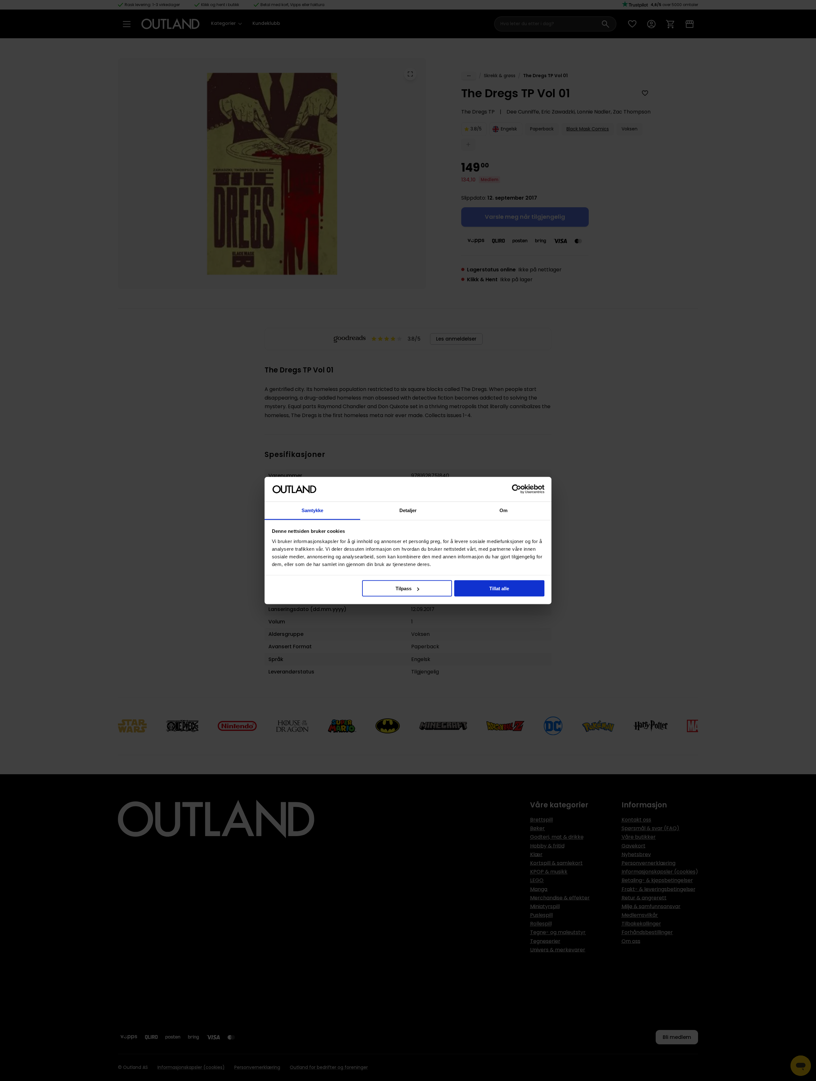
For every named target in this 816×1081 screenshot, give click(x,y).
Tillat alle (499, 588)
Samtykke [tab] (313, 510)
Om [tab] (503, 510)
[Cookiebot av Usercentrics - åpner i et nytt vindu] (516, 489)
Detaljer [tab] (408, 510)
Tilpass (404, 588)
